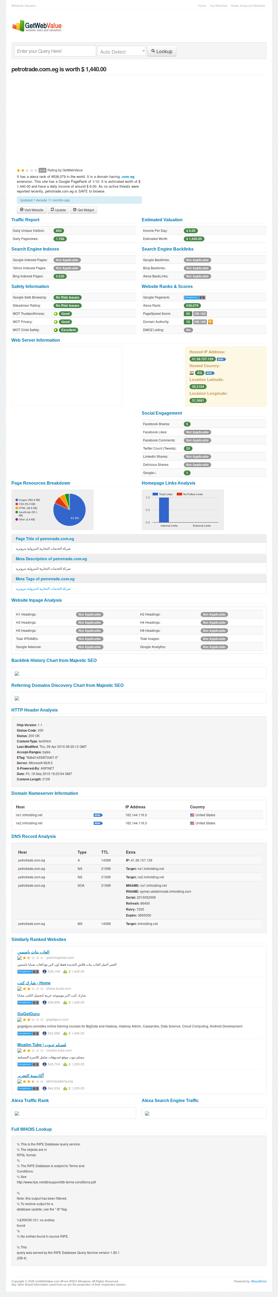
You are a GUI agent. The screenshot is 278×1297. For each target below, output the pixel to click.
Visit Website (33, 209)
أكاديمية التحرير (30, 1075)
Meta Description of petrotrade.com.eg (51, 558)
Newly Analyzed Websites (248, 5)
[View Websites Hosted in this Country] (210, 372)
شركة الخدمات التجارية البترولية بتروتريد (43, 588)
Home (202, 5)
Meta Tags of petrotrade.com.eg (45, 578)
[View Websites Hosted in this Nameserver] (98, 814)
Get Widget (85, 209)
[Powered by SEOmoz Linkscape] (210, 321)
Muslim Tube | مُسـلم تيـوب (41, 1045)
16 (188, 321)
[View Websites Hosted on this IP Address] (221, 358)
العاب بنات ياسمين (33, 952)
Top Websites (219, 5)
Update (60, 209)
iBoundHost (259, 1281)
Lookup (163, 51)
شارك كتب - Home (33, 983)
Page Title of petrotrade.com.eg (45, 538)
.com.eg (127, 176)
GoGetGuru (28, 1014)
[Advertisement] (139, 118)
